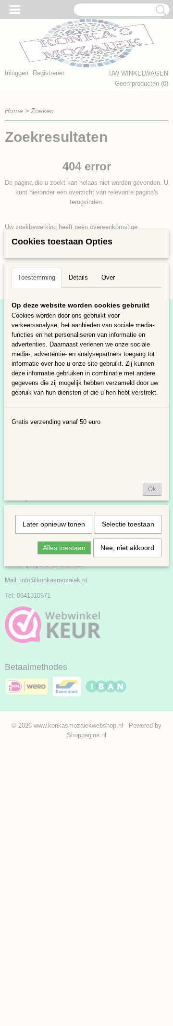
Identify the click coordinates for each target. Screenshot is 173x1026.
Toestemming (36, 277)
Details (78, 277)
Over (108, 277)
